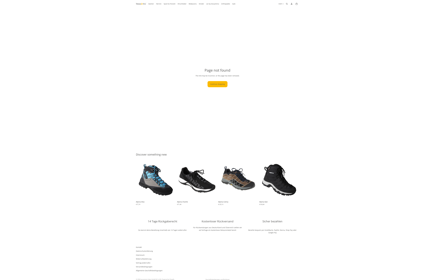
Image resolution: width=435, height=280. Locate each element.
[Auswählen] (172, 196)
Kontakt (139, 247)
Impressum (140, 255)
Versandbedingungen (144, 267)
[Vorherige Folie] (139, 179)
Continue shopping (217, 84)
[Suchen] (286, 3)
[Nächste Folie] (172, 179)
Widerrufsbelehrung (143, 259)
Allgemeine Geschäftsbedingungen (149, 270)
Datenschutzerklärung (144, 251)
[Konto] (291, 3)
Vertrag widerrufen (143, 263)
